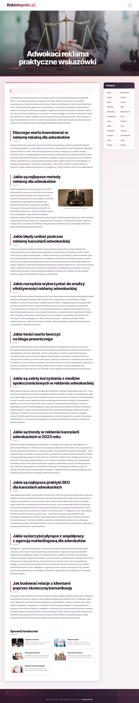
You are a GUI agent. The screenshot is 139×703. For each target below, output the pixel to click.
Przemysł (123, 121)
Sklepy (109, 126)
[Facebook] (7, 692)
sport (122, 126)
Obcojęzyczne (111, 116)
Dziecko (109, 97)
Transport (124, 130)
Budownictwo (125, 92)
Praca (122, 116)
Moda (122, 107)
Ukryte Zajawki (125, 135)
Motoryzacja (111, 111)
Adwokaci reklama (32, 639)
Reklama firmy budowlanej (35, 666)
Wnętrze (109, 145)
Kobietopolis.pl (21, 5)
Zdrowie (123, 145)
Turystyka (110, 135)
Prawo (109, 121)
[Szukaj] (130, 5)
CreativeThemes (87, 699)
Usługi (122, 140)
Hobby (109, 102)
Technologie (110, 130)
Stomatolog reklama (75, 653)
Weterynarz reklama (32, 653)
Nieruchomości (125, 111)
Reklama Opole (73, 639)
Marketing (110, 107)
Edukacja (123, 97)
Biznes (109, 92)
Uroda (109, 140)
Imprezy (123, 102)
